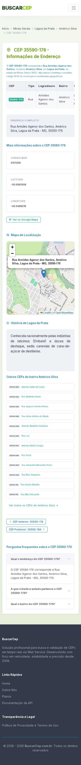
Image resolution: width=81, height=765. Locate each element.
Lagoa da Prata (45, 28)
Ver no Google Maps (25, 219)
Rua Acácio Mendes (24, 484)
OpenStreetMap (64, 312)
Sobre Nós (9, 690)
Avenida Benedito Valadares (29, 426)
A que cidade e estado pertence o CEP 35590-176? (36, 591)
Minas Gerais (21, 28)
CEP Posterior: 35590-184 (25, 529)
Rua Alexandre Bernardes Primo (31, 465)
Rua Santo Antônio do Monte (29, 416)
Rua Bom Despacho (25, 475)
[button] (43, 273)
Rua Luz (19, 436)
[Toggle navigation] (74, 8)
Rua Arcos (20, 455)
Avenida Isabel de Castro (27, 387)
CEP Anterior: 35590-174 (28, 521)
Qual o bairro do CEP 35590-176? (33, 604)
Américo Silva (68, 28)
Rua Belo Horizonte (24, 494)
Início (5, 28)
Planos (6, 696)
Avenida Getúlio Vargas (26, 446)
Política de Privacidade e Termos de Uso (30, 725)
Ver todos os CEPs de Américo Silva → (33, 505)
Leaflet (47, 312)
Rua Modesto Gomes (25, 396)
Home (6, 683)
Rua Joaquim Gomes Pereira (29, 406)
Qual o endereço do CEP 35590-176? (35, 559)
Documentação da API (17, 703)
